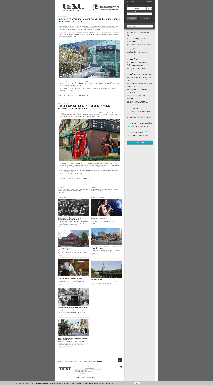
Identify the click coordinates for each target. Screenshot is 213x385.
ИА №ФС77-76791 (90, 368)
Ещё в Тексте (140, 142)
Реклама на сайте (77, 361)
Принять (137, 383)
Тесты (99, 361)
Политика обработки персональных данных (84, 377)
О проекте (60, 361)
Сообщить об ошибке (90, 361)
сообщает (87, 28)
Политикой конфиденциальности (102, 383)
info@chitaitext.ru (92, 373)
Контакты (68, 361)
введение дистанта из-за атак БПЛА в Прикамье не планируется (109, 7)
